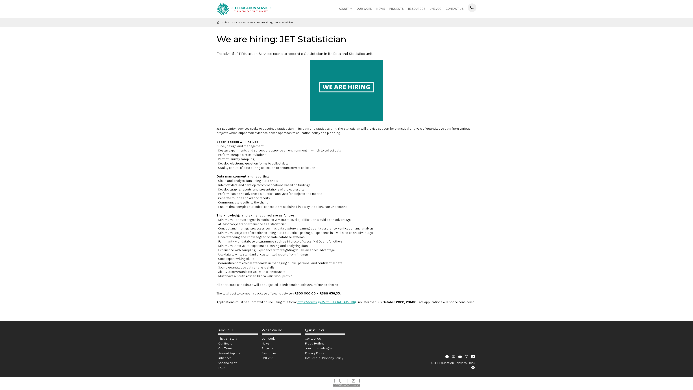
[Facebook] (447, 357)
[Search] (472, 7)
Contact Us (455, 9)
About (227, 22)
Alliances (225, 358)
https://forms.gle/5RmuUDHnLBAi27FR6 (326, 302)
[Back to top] (473, 368)
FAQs (221, 368)
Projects (396, 9)
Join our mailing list (319, 348)
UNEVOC (435, 9)
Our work (364, 9)
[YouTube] (460, 357)
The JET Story (227, 339)
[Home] (244, 9)
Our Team (225, 348)
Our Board (225, 343)
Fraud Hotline (314, 343)
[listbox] (346, 8)
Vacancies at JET (243, 22)
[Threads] (453, 357)
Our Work (268, 339)
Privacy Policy (314, 353)
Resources (416, 9)
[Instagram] (466, 357)
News (380, 9)
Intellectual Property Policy (324, 358)
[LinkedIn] (473, 357)
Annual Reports (229, 353)
